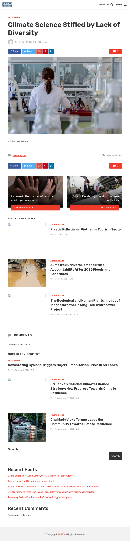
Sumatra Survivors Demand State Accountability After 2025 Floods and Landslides (80, 269)
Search (13, 449)
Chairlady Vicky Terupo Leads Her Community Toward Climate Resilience (81, 422)
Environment (15, 18)
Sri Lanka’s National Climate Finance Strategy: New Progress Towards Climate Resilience (83, 388)
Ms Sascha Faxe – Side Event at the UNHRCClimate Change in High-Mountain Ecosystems (54, 486)
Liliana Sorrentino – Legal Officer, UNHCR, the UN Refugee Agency (41, 475)
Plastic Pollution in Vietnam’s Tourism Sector (86, 229)
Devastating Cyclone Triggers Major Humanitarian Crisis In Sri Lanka (63, 365)
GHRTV (61, 534)
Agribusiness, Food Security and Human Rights (31, 481)
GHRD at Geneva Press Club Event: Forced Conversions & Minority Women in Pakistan (51, 492)
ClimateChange (115, 155)
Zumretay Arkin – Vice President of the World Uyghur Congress (40, 497)
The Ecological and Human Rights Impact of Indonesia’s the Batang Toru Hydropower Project (85, 305)
